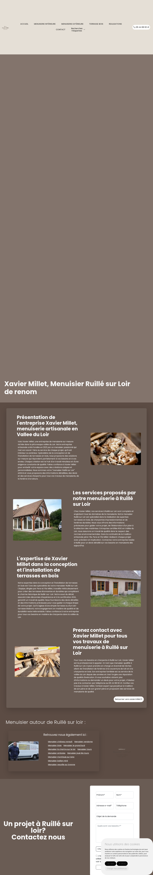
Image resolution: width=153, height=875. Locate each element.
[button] (84, 29)
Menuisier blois (55, 745)
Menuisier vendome (83, 741)
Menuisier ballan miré (58, 760)
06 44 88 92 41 (142, 27)
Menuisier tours (84, 749)
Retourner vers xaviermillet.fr (128, 699)
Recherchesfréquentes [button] (76, 29)
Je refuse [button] (122, 864)
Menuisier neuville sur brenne (61, 764)
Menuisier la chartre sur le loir (62, 749)
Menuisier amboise (56, 753)
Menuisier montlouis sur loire (61, 757)
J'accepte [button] (110, 864)
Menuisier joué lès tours (78, 753)
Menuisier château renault (60, 741)
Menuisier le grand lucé (74, 745)
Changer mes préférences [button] (117, 868)
